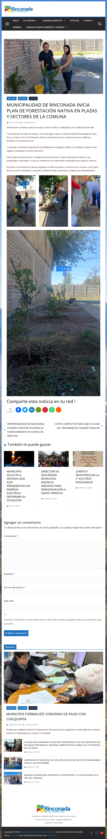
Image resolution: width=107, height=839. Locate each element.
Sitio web (9, 600)
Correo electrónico (14, 587)
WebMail (17, 27)
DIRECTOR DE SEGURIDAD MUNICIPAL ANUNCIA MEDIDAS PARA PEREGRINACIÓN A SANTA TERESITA (53, 482)
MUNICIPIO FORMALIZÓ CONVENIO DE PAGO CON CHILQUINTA (46, 716)
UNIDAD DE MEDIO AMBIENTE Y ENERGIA (45, 27)
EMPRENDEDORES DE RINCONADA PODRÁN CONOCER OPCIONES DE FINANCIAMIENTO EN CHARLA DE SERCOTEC (25, 429)
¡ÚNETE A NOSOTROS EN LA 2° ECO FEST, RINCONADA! (87, 477)
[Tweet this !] (25, 410)
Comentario (11, 536)
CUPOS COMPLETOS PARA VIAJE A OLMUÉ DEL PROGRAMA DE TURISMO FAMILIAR (77, 426)
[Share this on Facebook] (18, 410)
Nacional (22, 98)
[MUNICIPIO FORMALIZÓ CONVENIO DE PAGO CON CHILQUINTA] (53, 678)
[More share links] (58, 410)
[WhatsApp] (52, 410)
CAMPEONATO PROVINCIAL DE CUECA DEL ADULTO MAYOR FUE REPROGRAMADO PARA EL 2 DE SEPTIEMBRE (62, 761)
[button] (36, 21)
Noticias (74, 20)
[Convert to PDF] (45, 410)
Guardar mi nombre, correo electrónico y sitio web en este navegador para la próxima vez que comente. (53, 621)
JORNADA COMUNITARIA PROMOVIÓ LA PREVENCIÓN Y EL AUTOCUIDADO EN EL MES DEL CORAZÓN (61, 776)
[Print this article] (38, 410)
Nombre (9, 573)
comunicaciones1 (29, 122)
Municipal (11, 98)
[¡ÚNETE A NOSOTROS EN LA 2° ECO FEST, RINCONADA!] (88, 453)
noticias (33, 98)
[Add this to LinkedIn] (32, 410)
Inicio (16, 20)
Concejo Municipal (52, 20)
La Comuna (29, 20)
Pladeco (87, 20)
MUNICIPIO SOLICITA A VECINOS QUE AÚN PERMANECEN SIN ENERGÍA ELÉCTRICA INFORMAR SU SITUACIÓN (18, 486)
